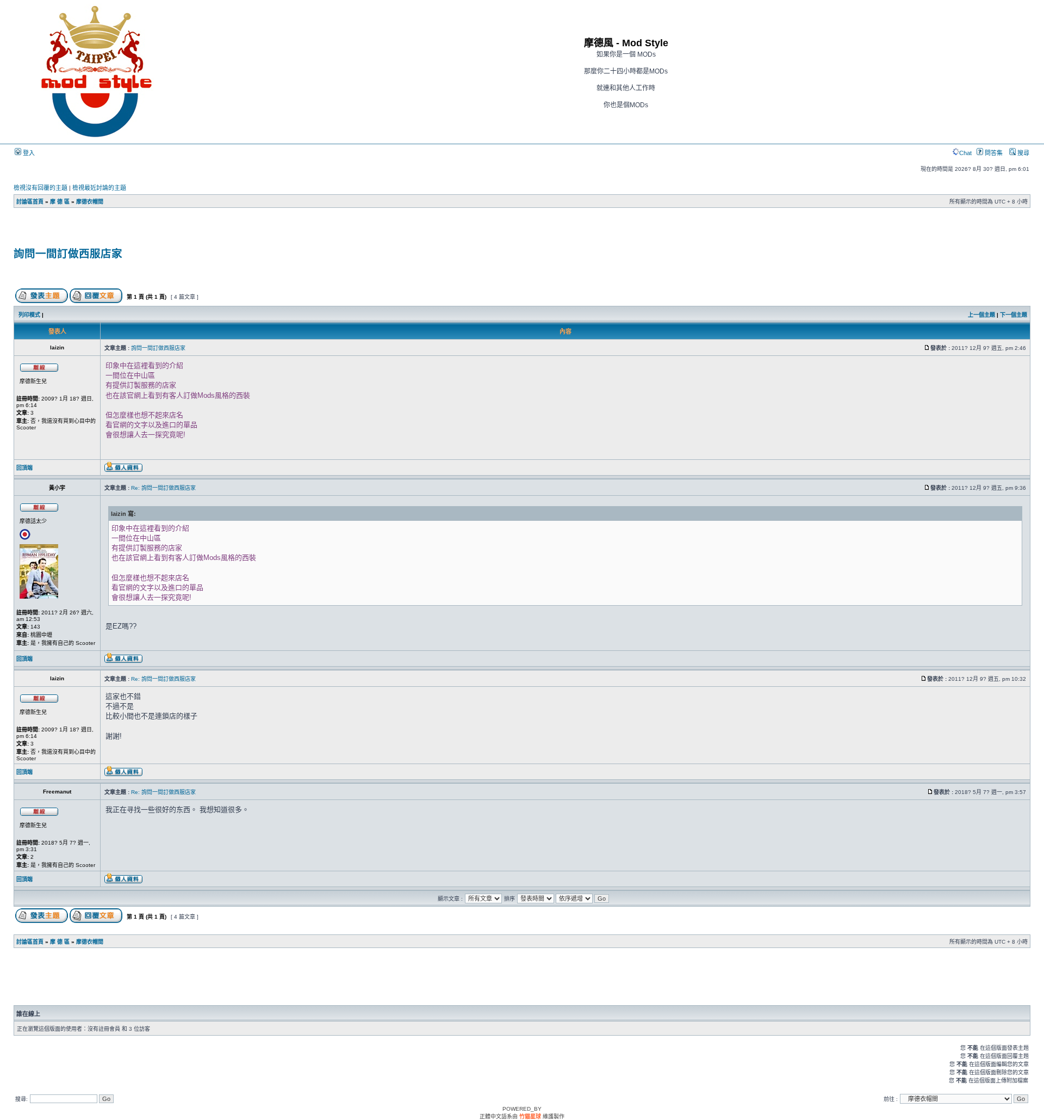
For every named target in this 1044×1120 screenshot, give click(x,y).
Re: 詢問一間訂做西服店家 (163, 488)
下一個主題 (1013, 315)
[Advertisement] (142, 231)
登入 (28, 153)
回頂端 (24, 468)
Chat (965, 153)
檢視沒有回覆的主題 (40, 187)
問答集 (993, 153)
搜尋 (1022, 153)
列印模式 (29, 315)
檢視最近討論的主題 (99, 187)
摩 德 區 (60, 202)
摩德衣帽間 (89, 202)
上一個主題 (981, 315)
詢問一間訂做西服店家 (68, 254)
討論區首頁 (30, 202)
